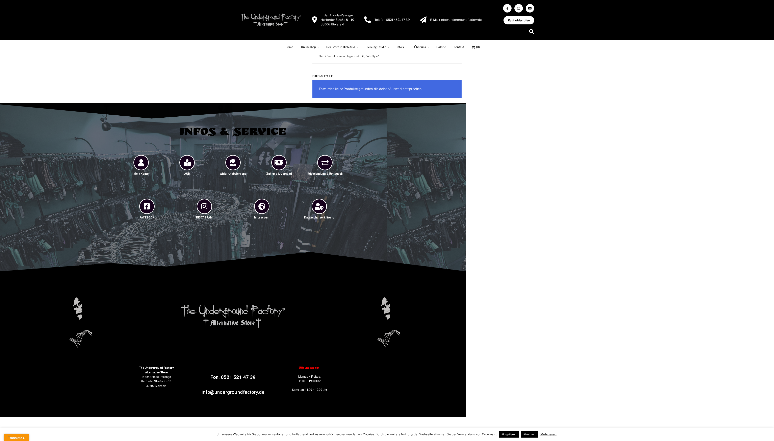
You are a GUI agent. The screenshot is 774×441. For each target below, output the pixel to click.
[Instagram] (518, 8)
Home (289, 47)
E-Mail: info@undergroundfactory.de (456, 20)
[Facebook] (507, 8)
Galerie (441, 47)
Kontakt (459, 47)
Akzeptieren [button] (508, 434)
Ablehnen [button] (529, 434)
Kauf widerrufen (519, 20)
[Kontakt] (530, 8)
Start (321, 56)
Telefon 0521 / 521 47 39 (392, 20)
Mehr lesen (548, 434)
